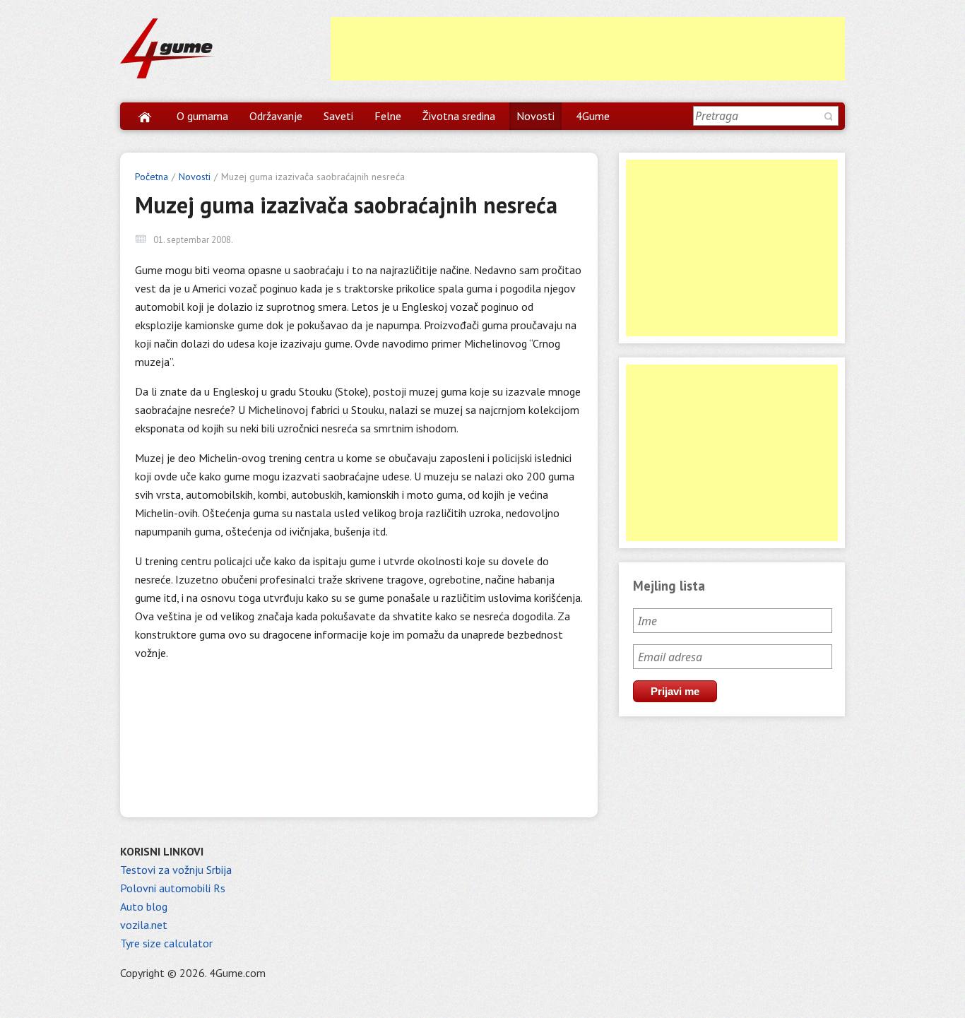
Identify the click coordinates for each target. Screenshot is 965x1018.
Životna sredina (458, 116)
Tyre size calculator (166, 943)
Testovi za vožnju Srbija (176, 870)
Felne (387, 116)
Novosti (535, 116)
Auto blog (143, 906)
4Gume (593, 116)
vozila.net (143, 925)
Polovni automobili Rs (172, 888)
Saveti (338, 116)
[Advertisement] (588, 49)
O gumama (202, 116)
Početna (151, 176)
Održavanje (275, 116)
